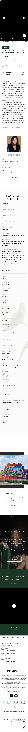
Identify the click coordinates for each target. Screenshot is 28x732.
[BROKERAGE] (24, 702)
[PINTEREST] (21, 702)
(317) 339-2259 (6, 167)
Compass (11, 676)
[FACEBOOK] (3, 702)
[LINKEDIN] (10, 702)
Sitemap (14, 722)
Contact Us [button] (14, 559)
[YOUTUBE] (17, 702)
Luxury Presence (18, 711)
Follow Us (14, 584)
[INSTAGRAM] (7, 702)
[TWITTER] (14, 702)
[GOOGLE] (14, 706)
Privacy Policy (20, 719)
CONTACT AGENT (14, 177)
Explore (14, 505)
